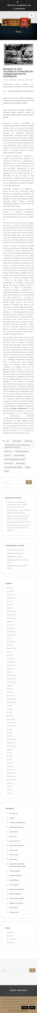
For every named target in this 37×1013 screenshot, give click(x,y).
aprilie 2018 (10, 716)
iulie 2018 (9, 706)
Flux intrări (10, 936)
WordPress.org (11, 942)
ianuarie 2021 (10, 658)
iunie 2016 (9, 729)
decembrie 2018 (11, 699)
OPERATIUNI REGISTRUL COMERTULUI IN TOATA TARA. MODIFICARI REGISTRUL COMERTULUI (18, 528)
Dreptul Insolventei (15, 875)
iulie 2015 (9, 753)
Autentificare (10, 932)
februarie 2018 (11, 719)
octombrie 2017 (11, 722)
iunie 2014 (9, 790)
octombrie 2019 (11, 682)
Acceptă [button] (25, 1008)
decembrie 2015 (11, 739)
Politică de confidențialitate (18, 1010)
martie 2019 (10, 692)
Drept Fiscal (13, 850)
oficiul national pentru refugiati (13, 467)
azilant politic (28, 441)
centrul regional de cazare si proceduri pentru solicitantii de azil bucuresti (17, 446)
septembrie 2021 (11, 648)
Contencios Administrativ (17, 822)
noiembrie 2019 (11, 679)
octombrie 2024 (11, 615)
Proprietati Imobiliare (16, 898)
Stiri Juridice (13, 907)
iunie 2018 (9, 709)
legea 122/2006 (20, 463)
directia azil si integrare (21, 451)
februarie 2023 (11, 642)
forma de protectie (19, 455)
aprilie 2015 (10, 763)
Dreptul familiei (14, 871)
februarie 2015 (11, 769)
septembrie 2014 (11, 780)
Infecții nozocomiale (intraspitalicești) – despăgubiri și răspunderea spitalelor (18, 517)
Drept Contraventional (16, 845)
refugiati (27, 467)
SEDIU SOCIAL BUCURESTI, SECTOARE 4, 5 (19, 522)
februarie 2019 (11, 695)
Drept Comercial (14, 841)
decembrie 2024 (11, 611)
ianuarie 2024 (10, 625)
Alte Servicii (13, 813)
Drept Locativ (13, 854)
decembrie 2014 (11, 773)
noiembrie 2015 (11, 743)
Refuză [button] (32, 1008)
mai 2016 (9, 732)
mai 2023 (9, 638)
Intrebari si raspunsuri (16, 889)
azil (8, 441)
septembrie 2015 (11, 746)
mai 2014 (9, 793)
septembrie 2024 (11, 618)
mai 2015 (9, 759)
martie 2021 (10, 655)
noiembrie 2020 (11, 662)
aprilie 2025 (10, 605)
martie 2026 (10, 591)
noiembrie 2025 (11, 598)
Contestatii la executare (16, 827)
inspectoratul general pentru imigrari (15, 459)
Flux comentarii (11, 939)
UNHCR (7, 471)
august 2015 (10, 749)
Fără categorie (14, 884)
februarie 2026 (11, 594)
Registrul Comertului (16, 903)
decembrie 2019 (11, 675)
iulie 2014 (9, 786)
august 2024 (10, 621)
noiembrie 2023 (11, 628)
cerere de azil (8, 451)
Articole (11, 818)
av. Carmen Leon (12, 80)
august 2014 (10, 783)
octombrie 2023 (11, 631)
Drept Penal (13, 859)
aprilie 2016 (10, 736)
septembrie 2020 (11, 665)
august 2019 (10, 685)
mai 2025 (9, 601)
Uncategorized (14, 912)
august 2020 (10, 668)
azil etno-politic (16, 441)
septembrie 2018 (11, 702)
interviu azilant (9, 463)
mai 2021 (9, 652)
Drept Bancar (13, 832)
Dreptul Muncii (14, 880)
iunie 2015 (9, 756)
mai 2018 (9, 712)
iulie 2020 (9, 672)
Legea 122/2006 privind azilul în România (21, 91)
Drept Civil (7, 455)
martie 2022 (10, 645)
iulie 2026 (9, 588)
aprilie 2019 (10, 689)
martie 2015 (10, 766)
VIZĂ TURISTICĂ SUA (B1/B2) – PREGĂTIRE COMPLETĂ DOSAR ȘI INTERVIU (19, 512)
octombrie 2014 (11, 776)
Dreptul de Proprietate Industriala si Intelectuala (17, 865)
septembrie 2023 (11, 635)
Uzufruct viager (19, 550)
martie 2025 (10, 608)
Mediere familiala (15, 894)
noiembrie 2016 (11, 726)
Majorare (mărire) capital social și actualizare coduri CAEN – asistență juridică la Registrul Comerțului (17, 504)
